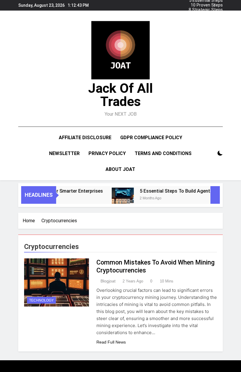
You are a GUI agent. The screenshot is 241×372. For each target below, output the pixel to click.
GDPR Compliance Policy (151, 137)
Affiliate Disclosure (85, 137)
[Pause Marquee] (215, 195)
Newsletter (64, 153)
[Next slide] (220, 4)
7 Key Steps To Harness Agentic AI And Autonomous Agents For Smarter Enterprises (204, 14)
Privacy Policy (107, 153)
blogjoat (108, 281)
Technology (41, 300)
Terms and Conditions (163, 153)
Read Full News (111, 342)
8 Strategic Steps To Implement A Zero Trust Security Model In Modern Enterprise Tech (204, 10)
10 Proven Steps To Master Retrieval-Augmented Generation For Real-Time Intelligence (207, 5)
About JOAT (120, 169)
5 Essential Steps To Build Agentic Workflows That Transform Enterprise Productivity (206, 19)
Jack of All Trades (120, 94)
